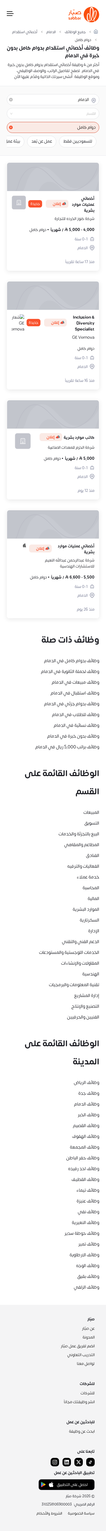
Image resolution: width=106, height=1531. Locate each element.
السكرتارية (89, 920)
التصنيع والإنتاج (85, 1006)
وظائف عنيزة (88, 1201)
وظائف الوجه (87, 1265)
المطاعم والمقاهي (81, 844)
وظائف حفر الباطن (82, 1158)
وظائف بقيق (88, 1276)
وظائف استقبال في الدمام (75, 693)
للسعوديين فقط (77, 141)
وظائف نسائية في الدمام (76, 725)
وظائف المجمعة (84, 1147)
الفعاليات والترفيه (83, 866)
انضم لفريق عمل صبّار (78, 1346)
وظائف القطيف (85, 1179)
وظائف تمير (88, 1244)
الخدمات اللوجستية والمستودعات (69, 952)
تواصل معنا (86, 1364)
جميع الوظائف (75, 32)
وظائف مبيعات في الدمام (75, 682)
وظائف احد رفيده (83, 1168)
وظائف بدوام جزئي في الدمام (71, 704)
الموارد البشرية (86, 909)
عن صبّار (88, 1328)
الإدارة (93, 931)
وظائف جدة (88, 1093)
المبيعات (91, 812)
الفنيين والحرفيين (83, 1017)
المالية (93, 898)
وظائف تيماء (87, 1190)
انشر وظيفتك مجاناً (79, 1402)
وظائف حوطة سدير (81, 1233)
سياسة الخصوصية (81, 1513)
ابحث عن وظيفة (82, 1431)
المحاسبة (91, 888)
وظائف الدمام (86, 1104)
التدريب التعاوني (81, 1355)
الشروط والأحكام (49, 1513)
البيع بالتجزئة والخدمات (79, 834)
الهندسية (90, 974)
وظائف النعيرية (85, 1222)
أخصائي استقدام (24, 32)
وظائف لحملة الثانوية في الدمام (70, 671)
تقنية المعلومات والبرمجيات (74, 984)
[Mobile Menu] (10, 14)
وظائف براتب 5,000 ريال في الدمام (67, 747)
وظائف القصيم (86, 1125)
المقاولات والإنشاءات (80, 963)
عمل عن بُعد (41, 141)
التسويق (91, 823)
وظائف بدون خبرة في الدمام (73, 736)
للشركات (88, 1393)
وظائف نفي (88, 1212)
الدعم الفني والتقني (80, 941)
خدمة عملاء (88, 877)
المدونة (89, 1337)
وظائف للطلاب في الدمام (75, 714)
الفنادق (92, 855)
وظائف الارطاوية (84, 1255)
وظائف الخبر (88, 1115)
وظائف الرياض (86, 1082)
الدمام (51, 32)
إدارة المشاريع (86, 995)
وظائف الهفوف (85, 1136)
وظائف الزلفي (86, 1287)
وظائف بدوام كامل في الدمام (71, 660)
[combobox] (48, 113)
